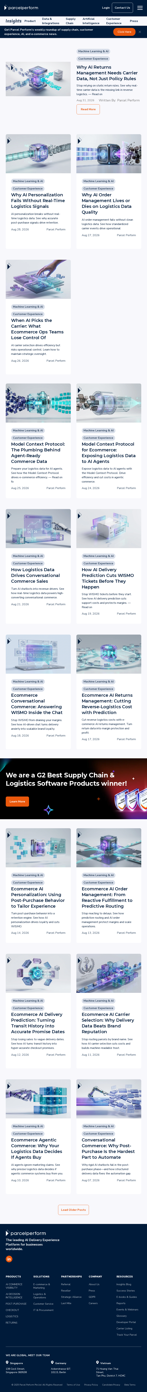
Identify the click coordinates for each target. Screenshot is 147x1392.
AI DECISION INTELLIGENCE (14, 1295)
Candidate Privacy (111, 1385)
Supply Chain (70, 21)
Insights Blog (124, 1284)
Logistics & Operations (39, 1295)
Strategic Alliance (71, 1297)
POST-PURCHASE (16, 1304)
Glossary (122, 1316)
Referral (65, 1284)
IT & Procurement (43, 1310)
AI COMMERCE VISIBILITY (14, 1286)
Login (106, 8)
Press (134, 21)
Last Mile (66, 1303)
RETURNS (11, 1322)
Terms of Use (73, 1385)
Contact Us (122, 8)
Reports (121, 1303)
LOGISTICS (12, 1316)
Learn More (17, 802)
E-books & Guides (127, 1297)
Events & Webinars (127, 1309)
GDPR (92, 1297)
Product (30, 21)
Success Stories (126, 1290)
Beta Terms (130, 1385)
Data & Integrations (50, 21)
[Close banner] (140, 32)
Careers (93, 1303)
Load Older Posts (73, 1210)
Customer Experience (114, 21)
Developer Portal (126, 1322)
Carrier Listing (124, 1328)
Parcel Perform (128, 100)
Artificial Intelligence (91, 21)
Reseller (66, 1290)
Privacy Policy (91, 1385)
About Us (94, 1284)
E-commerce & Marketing (42, 1286)
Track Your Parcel (127, 1335)
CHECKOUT (12, 1310)
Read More (88, 109)
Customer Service (43, 1304)
